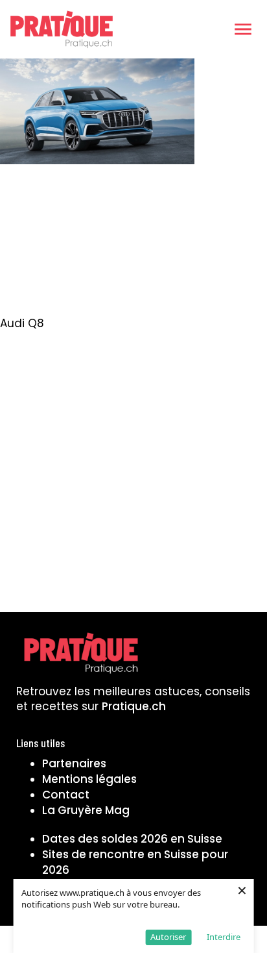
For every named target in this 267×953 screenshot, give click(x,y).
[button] (243, 29)
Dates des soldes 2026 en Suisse (132, 839)
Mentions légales (89, 779)
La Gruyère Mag (86, 810)
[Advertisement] (133, 244)
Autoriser (168, 937)
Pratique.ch (134, 706)
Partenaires (74, 763)
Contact (65, 794)
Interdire (223, 937)
